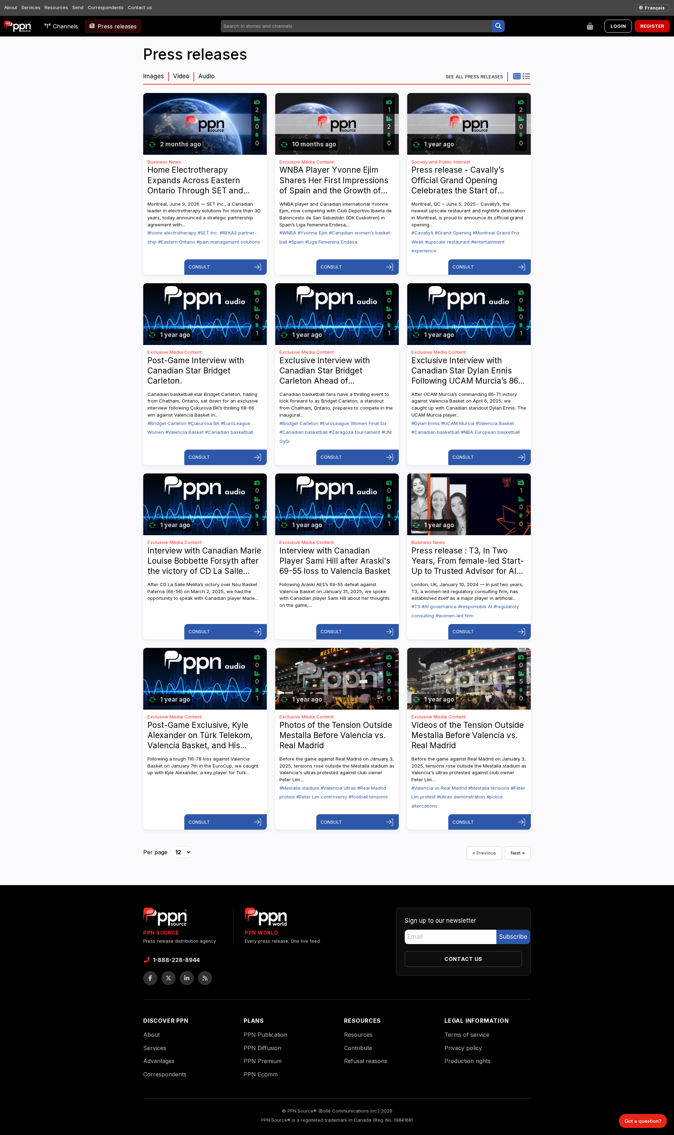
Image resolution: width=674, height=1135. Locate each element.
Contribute (358, 1047)
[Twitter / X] (168, 978)
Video (181, 76)
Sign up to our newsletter (440, 920)
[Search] (498, 26)
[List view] (526, 76)
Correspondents (106, 7)
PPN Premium (263, 1060)
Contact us (140, 7)
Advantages (158, 1060)
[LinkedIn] (187, 978)
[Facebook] (150, 978)
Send (78, 7)
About (10, 7)
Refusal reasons (365, 1060)
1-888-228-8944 (176, 959)
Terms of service (466, 1034)
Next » (518, 853)
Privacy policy (463, 1047)
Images (153, 76)
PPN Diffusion (262, 1047)
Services (30, 7)
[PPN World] (266, 919)
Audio (206, 76)
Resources (56, 7)
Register (652, 26)
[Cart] (590, 26)
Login (618, 26)
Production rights (467, 1060)
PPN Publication (265, 1034)
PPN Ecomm (261, 1074)
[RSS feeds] (205, 978)
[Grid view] (517, 76)
